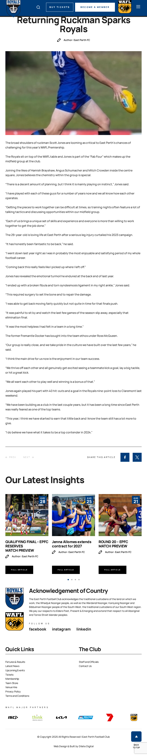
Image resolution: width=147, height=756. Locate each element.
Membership (12, 678)
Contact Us (85, 666)
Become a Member (95, 7)
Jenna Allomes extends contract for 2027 (71, 543)
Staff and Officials (89, 662)
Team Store (11, 683)
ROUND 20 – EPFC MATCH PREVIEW (113, 543)
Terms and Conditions (17, 695)
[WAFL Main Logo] (124, 6)
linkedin (83, 629)
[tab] (68, 579)
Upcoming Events (15, 670)
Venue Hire (11, 687)
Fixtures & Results (15, 662)
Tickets (9, 674)
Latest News (12, 666)
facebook (37, 629)
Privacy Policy (13, 691)
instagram (61, 629)
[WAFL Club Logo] (13, 8)
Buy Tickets (59, 7)
